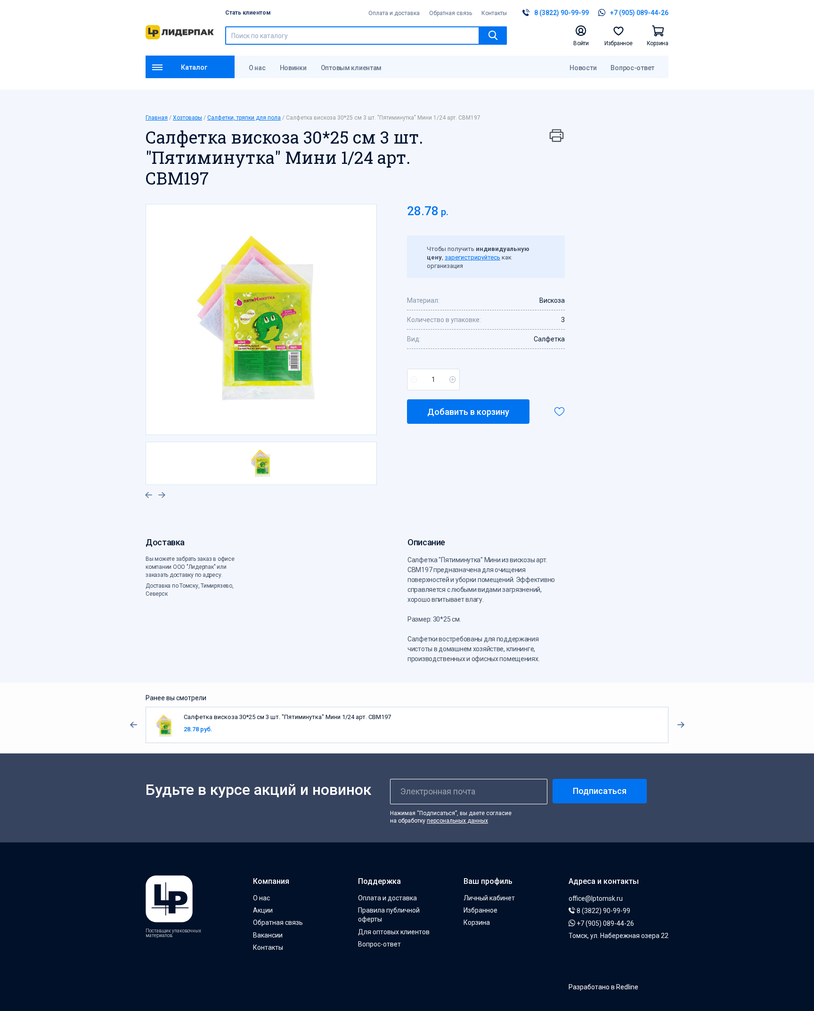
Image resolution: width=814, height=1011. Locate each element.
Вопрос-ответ (632, 68)
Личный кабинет (489, 898)
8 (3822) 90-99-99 (602, 910)
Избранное (480, 910)
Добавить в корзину (468, 412)
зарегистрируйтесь (472, 257)
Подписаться (600, 791)
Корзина (477, 922)
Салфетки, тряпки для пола (244, 117)
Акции (263, 910)
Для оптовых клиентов (394, 932)
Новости (583, 68)
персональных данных (457, 820)
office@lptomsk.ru (596, 898)
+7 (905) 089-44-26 (604, 923)
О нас (257, 68)
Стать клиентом (248, 12)
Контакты (494, 13)
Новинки (293, 68)
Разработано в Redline (603, 987)
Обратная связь (450, 13)
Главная (157, 117)
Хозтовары (187, 117)
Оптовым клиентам (351, 68)
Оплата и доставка (394, 13)
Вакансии (268, 935)
